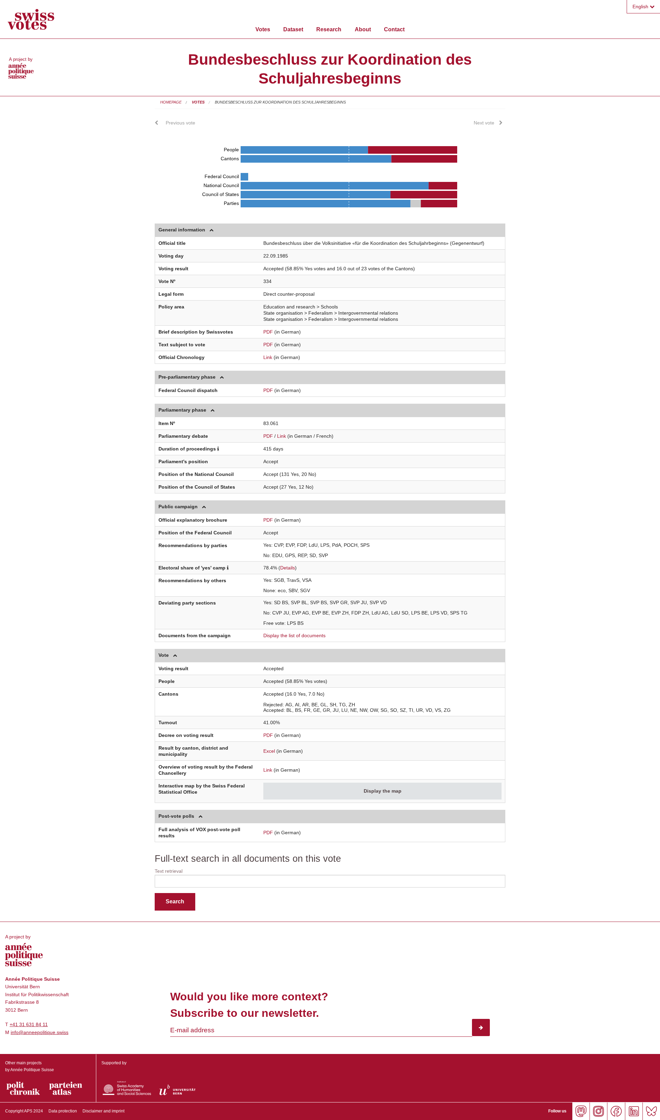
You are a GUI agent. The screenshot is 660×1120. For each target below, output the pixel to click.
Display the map (383, 791)
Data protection (62, 1111)
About (363, 29)
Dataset (293, 29)
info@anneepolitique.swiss (39, 1032)
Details (287, 567)
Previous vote (180, 123)
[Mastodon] (581, 1111)
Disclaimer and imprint (103, 1111)
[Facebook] (616, 1111)
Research (328, 29)
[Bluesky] (651, 1111)
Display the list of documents (294, 635)
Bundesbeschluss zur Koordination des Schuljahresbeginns (280, 102)
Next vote (484, 123)
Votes (262, 29)
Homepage (171, 102)
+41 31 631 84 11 (29, 1024)
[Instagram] (598, 1111)
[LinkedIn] (633, 1111)
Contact (394, 29)
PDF (268, 332)
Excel (269, 751)
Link (267, 357)
